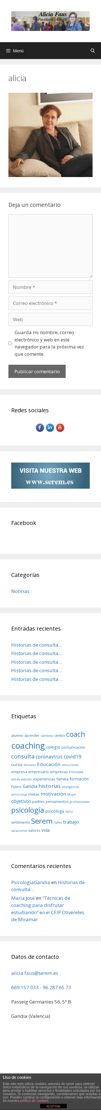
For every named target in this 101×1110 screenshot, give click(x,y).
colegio (53, 747)
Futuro (16, 786)
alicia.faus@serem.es (34, 973)
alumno (17, 735)
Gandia (30, 786)
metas (34, 794)
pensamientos (57, 801)
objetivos (21, 801)
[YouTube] (61, 431)
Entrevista (76, 772)
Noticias (20, 591)
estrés (15, 779)
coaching (28, 745)
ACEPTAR (53, 1106)
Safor (69, 812)
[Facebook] (40, 431)
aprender (32, 735)
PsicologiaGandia (30, 882)
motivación (53, 793)
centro (59, 735)
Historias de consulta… (36, 645)
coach (75, 734)
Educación (49, 764)
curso (16, 764)
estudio (26, 779)
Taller (58, 822)
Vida (45, 830)
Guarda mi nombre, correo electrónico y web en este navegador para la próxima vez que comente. (49, 343)
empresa (19, 771)
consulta (23, 756)
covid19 (72, 756)
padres (38, 801)
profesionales (79, 802)
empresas (59, 771)
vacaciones (19, 831)
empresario (38, 771)
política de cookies (34, 1101)
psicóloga (54, 811)
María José (23, 898)
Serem (42, 821)
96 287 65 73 (57, 987)
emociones (70, 765)
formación (79, 778)
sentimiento (20, 822)
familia (62, 778)
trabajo (71, 822)
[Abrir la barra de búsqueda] (92, 50)
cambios (47, 736)
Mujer (71, 794)
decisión (30, 765)
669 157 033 (25, 987)
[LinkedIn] (50, 431)
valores (34, 830)
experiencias (44, 778)
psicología (27, 810)
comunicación (73, 747)
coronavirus (49, 756)
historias (49, 786)
